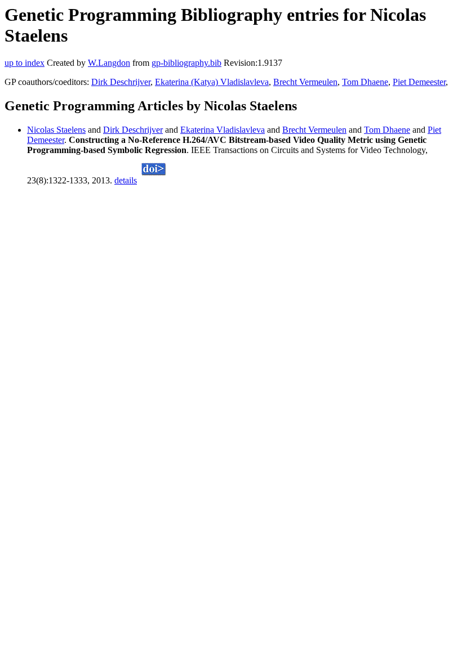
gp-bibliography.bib (186, 63)
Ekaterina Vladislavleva (222, 129)
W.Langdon (109, 63)
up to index (25, 63)
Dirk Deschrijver (120, 82)
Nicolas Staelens (56, 129)
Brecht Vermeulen (305, 82)
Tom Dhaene (365, 82)
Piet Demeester (419, 82)
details (125, 180)
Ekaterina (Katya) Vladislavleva (212, 82)
